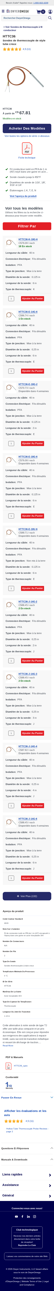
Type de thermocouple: (19, 289)
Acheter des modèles (27, 128)
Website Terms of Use (32, 1281)
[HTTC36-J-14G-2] (11, 605)
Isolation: (11, 265)
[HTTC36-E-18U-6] (11, 533)
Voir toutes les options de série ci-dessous (27, 136)
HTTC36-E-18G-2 (28, 384)
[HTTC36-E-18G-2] (11, 388)
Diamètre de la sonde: (18, 277)
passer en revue (11, 1097)
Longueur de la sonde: (18, 283)
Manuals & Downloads (14, 1159)
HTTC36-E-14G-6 (28, 312)
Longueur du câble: (17, 253)
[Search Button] (50, 18)
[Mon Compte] (50, 11)
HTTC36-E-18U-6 (28, 529)
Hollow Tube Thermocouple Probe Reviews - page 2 (27, 1130)
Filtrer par (27, 226)
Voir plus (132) (28, 896)
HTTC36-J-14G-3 (28, 674)
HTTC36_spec (20, 1066)
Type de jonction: (15, 271)
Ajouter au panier (32, 298)
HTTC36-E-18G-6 (28, 457)
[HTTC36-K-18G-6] (11, 243)
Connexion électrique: (18, 259)
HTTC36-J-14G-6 (28, 819)
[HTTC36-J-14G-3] (11, 678)
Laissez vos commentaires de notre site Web (27, 1256)
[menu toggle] (3, 11)
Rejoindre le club (27, 1245)
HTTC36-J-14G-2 (28, 601)
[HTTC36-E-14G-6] (11, 315)
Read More (8, 1045)
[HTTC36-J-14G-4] (11, 750)
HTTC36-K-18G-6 (28, 239)
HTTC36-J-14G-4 (28, 746)
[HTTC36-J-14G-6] (11, 822)
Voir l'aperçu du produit (23, 196)
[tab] (27, 1063)
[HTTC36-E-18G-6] (11, 460)
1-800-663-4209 (40, 3)
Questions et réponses (15, 1148)
